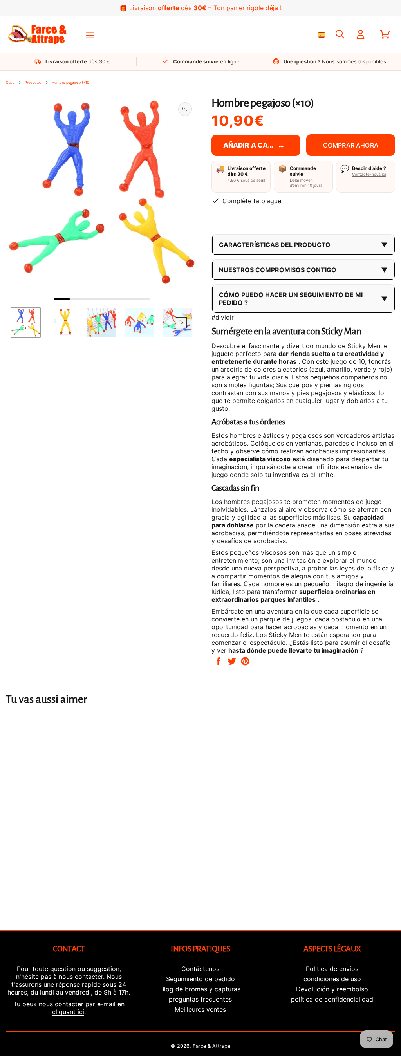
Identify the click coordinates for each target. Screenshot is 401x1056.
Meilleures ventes (200, 1009)
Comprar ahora (350, 145)
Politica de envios (332, 969)
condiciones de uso (332, 979)
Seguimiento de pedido (200, 979)
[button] (21, 322)
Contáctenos (200, 969)
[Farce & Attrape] (37, 34)
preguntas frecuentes (200, 999)
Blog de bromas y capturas (200, 989)
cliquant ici (68, 1012)
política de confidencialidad (332, 999)
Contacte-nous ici (369, 174)
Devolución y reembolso (332, 989)
